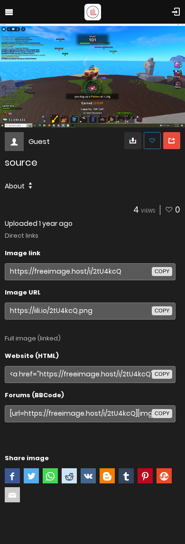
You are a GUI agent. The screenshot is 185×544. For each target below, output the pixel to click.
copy (162, 271)
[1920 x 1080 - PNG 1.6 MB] (132, 140)
